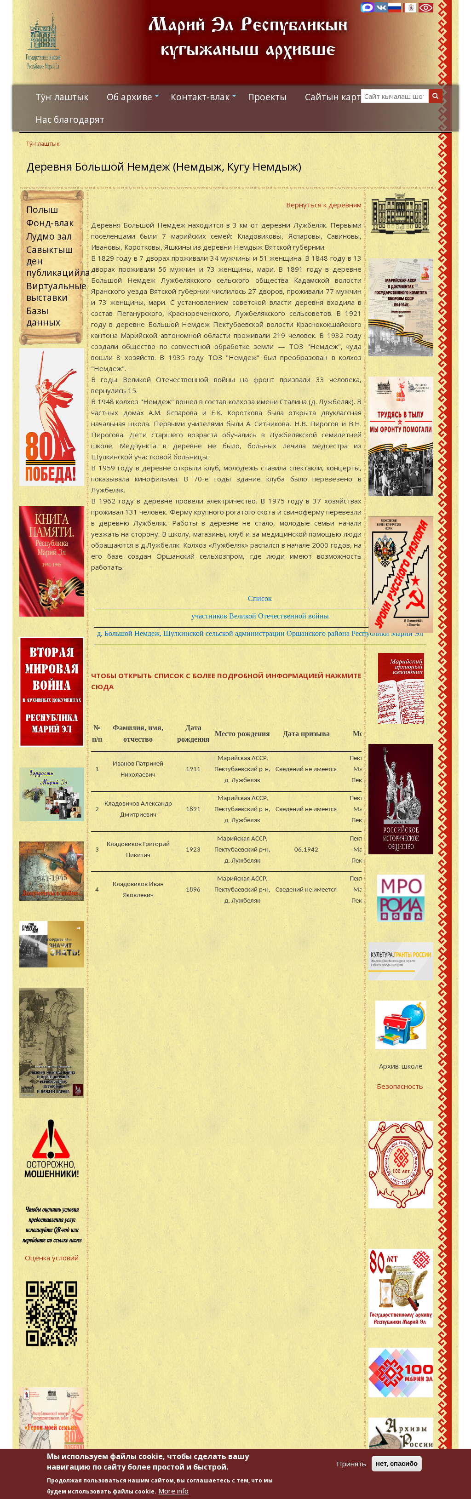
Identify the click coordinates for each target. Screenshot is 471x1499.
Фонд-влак (50, 223)
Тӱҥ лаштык (61, 97)
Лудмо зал (49, 236)
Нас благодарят (69, 119)
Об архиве (134, 99)
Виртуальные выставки (56, 291)
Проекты (267, 97)
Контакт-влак (205, 99)
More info (173, 1490)
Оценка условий (52, 1257)
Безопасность (401, 1086)
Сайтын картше (339, 97)
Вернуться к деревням (324, 204)
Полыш (42, 209)
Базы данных (43, 316)
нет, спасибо (397, 1463)
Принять (351, 1463)
